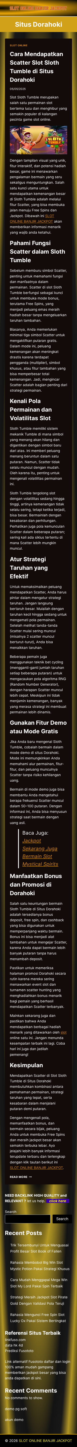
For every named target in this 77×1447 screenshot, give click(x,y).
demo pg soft (16, 1409)
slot (64, 1032)
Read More (21, 1177)
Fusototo (36, 1362)
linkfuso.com (15, 1340)
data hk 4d (14, 1345)
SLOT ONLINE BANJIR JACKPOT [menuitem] (36, 1168)
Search (10, 1212)
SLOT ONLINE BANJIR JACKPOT (45, 1441)
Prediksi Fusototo (19, 1351)
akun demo (14, 1420)
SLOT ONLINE (19, 45)
